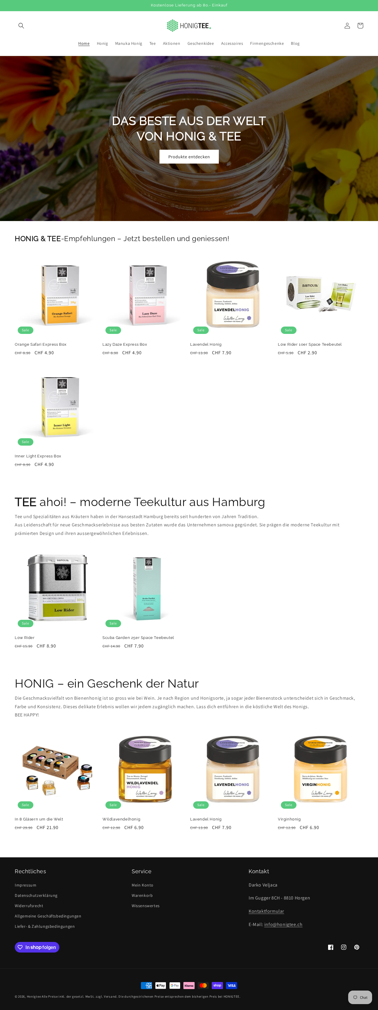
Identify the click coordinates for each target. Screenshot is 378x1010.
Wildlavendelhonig (121, 819)
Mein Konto (143, 885)
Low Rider (25, 637)
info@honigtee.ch (283, 924)
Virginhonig (289, 819)
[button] (21, 25)
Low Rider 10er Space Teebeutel (310, 344)
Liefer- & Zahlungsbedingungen (45, 926)
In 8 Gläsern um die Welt (39, 819)
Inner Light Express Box (38, 456)
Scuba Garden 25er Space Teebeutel (138, 637)
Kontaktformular (266, 911)
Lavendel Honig (205, 344)
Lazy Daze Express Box (124, 344)
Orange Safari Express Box (41, 344)
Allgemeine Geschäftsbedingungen (48, 916)
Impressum (25, 885)
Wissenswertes (146, 905)
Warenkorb (142, 895)
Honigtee (34, 996)
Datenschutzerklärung (36, 895)
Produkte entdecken (189, 156)
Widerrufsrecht (29, 905)
